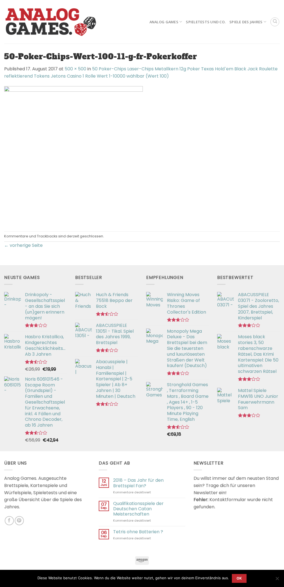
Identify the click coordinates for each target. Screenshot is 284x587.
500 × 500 (75, 69)
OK (239, 578)
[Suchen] (274, 21)
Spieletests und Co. (205, 21)
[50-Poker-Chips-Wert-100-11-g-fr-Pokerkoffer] (73, 155)
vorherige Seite (23, 245)
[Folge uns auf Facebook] (9, 520)
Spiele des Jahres (245, 21)
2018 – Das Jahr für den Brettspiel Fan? (138, 483)
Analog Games (163, 21)
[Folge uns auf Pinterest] (19, 520)
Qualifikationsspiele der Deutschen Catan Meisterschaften (138, 509)
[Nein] (277, 580)
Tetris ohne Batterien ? (138, 531)
